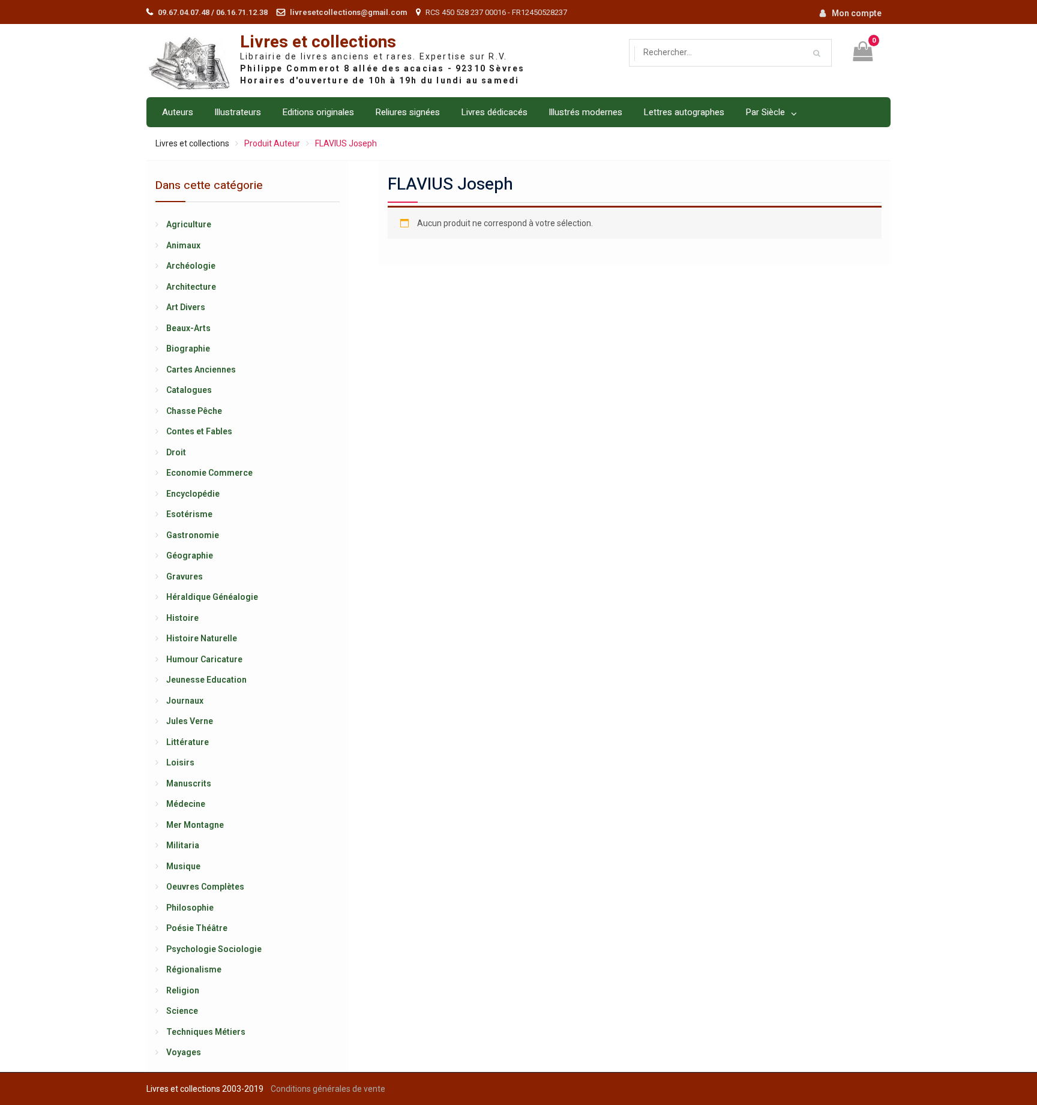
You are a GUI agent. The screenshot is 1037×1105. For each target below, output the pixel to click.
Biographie (188, 348)
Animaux (183, 245)
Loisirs (180, 762)
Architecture (191, 287)
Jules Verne (189, 721)
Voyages (183, 1052)
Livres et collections (318, 42)
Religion (182, 990)
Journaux (184, 700)
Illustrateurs (237, 112)
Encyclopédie (193, 494)
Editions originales (318, 112)
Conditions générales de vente (328, 1089)
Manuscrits (188, 783)
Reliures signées (407, 112)
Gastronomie (192, 535)
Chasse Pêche (194, 411)
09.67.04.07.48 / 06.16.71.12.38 (213, 12)
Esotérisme (189, 514)
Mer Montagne (195, 825)
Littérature (187, 742)
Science (182, 1011)
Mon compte (857, 13)
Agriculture (188, 224)
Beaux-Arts (188, 328)
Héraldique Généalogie (212, 597)
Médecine (185, 804)
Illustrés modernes (585, 112)
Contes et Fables (199, 431)
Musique (183, 866)
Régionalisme (193, 969)
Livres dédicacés (494, 112)
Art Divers (185, 307)
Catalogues (189, 390)
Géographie (189, 555)
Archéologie (190, 266)
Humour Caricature (204, 659)
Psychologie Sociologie (214, 949)
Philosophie (190, 907)
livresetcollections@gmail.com (348, 12)
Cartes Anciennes (201, 369)
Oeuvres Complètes (205, 886)
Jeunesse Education (206, 679)
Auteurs (177, 112)
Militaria (182, 845)
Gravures (184, 576)
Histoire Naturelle (201, 638)
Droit (176, 452)
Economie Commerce (209, 473)
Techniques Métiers (205, 1032)
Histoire (182, 618)
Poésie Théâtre (196, 928)
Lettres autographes (683, 112)
